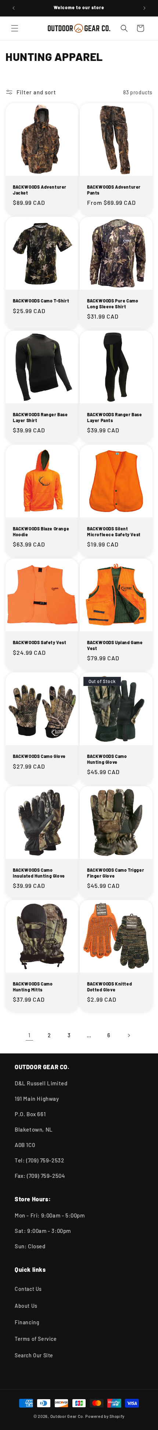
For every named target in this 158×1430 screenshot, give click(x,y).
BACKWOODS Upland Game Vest (115, 645)
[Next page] (129, 1035)
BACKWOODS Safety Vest (40, 642)
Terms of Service (36, 1339)
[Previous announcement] (14, 8)
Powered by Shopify (105, 1416)
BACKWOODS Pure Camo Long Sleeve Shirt (112, 303)
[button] (15, 28)
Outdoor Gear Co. (67, 1416)
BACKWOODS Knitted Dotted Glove (109, 986)
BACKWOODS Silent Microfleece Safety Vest (114, 531)
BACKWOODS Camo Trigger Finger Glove (115, 872)
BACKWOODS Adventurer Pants (114, 189)
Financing (27, 1322)
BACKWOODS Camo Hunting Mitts (33, 986)
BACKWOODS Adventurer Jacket (40, 189)
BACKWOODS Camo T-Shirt (41, 300)
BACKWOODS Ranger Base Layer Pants (114, 417)
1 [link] (29, 1035)
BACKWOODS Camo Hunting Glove (107, 759)
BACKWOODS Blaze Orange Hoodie (41, 531)
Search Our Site (34, 1355)
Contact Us (28, 1289)
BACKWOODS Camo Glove (39, 756)
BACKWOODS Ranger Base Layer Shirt (40, 417)
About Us (26, 1306)
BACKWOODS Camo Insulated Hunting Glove (39, 872)
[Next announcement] (144, 8)
